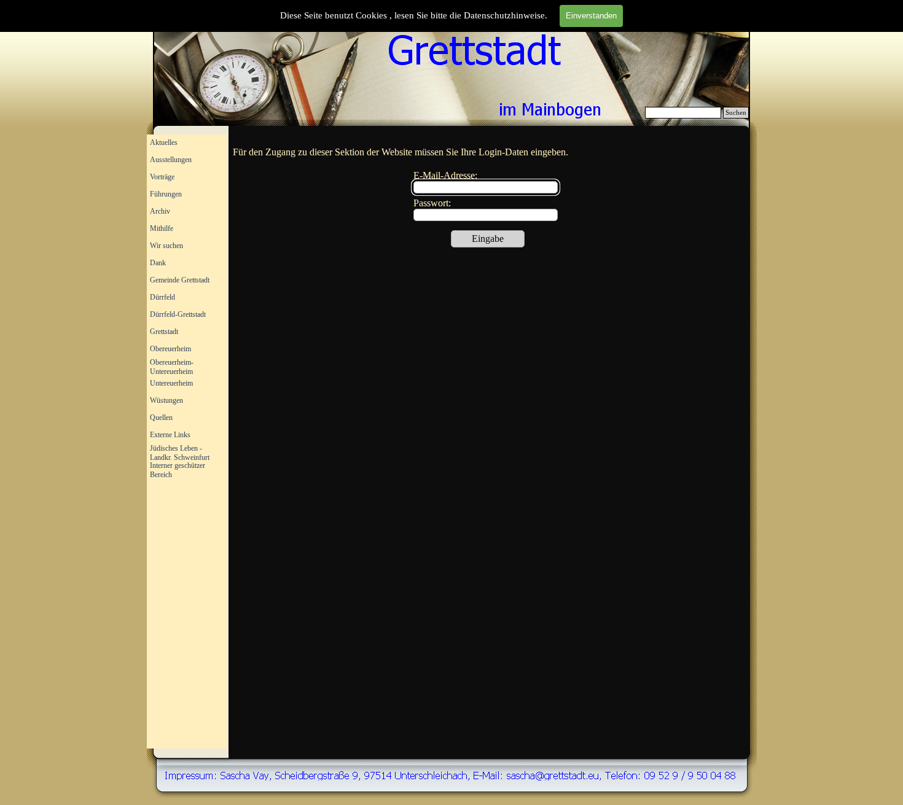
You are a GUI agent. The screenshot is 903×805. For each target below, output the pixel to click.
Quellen (161, 417)
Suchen (735, 112)
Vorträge (162, 177)
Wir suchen (166, 245)
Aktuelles (164, 142)
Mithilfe (161, 228)
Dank (158, 263)
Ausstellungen (171, 159)
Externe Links (170, 434)
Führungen (166, 194)
